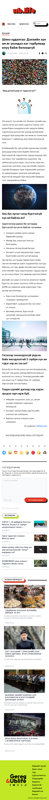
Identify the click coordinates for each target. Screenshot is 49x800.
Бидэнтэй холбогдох (37, 786)
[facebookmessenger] (42, 53)
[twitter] (46, 53)
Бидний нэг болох (37, 793)
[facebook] (39, 53)
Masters (11, 24)
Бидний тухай (39, 766)
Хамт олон (37, 769)
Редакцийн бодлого (37, 780)
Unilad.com (41, 426)
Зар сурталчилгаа (39, 774)
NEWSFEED (24, 24)
